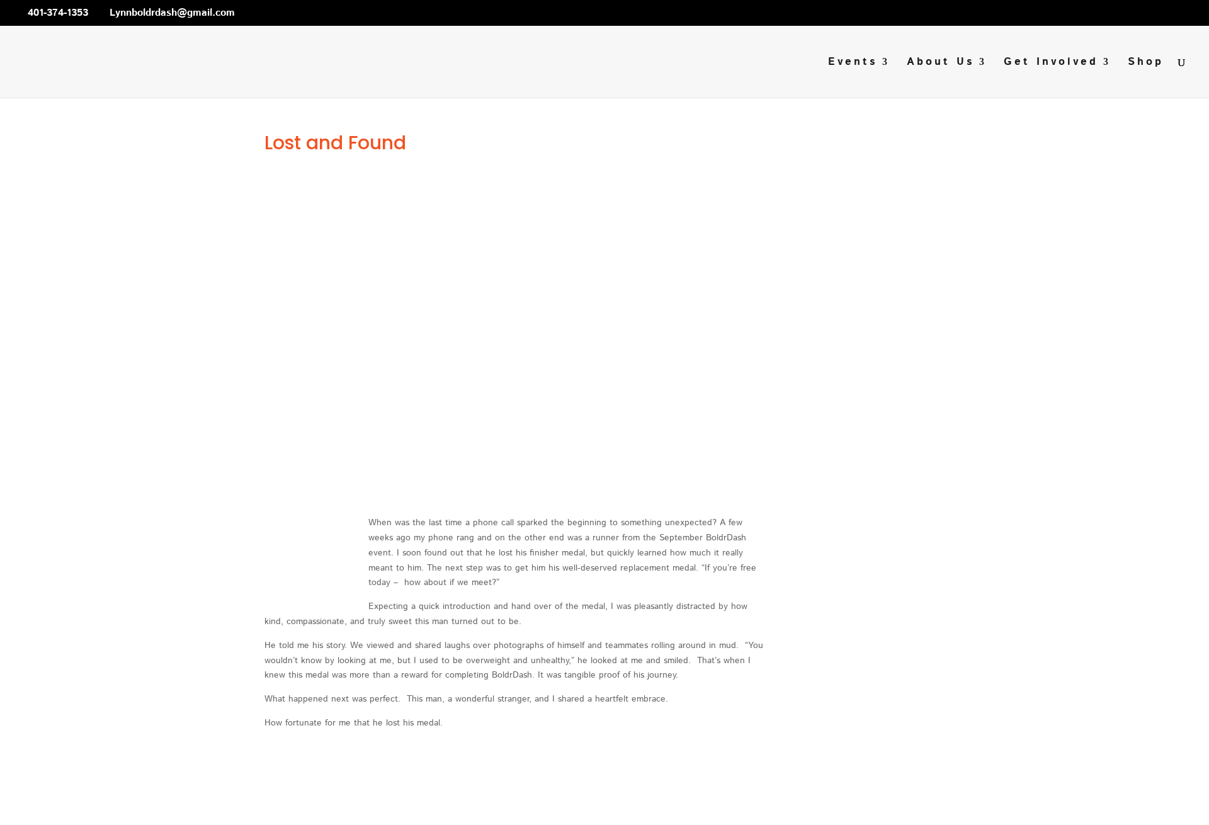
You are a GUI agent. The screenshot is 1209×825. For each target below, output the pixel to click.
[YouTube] (304, 13)
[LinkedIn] (286, 13)
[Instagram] (322, 13)
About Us (940, 63)
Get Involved (1051, 63)
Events (852, 63)
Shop (1146, 63)
